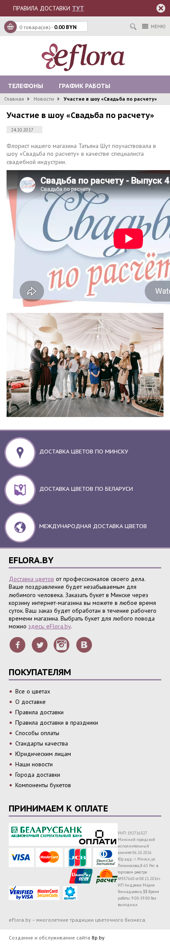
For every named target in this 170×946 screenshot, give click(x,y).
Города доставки (37, 774)
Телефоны (25, 86)
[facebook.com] (17, 644)
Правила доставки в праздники (56, 722)
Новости (44, 98)
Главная (14, 98)
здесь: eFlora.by (49, 626)
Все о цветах (32, 691)
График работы (84, 86)
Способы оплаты (37, 733)
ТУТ (78, 8)
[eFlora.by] (85, 57)
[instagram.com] (62, 644)
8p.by (98, 937)
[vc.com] (84, 644)
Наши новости (34, 764)
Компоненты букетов (43, 785)
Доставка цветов (31, 579)
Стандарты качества (41, 743)
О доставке (30, 702)
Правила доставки (39, 712)
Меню (158, 26)
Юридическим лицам (43, 754)
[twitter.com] (39, 644)
